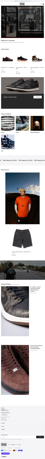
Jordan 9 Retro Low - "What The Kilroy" (21, 68)
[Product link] (7, 62)
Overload (13, 444)
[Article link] (22, 315)
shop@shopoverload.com (5, 412)
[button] (2, 4)
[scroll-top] (42, 456)
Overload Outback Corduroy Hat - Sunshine (19, 251)
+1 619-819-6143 (4, 414)
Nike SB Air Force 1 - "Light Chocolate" (7, 67)
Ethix (19, 444)
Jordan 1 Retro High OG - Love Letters (37, 67)
